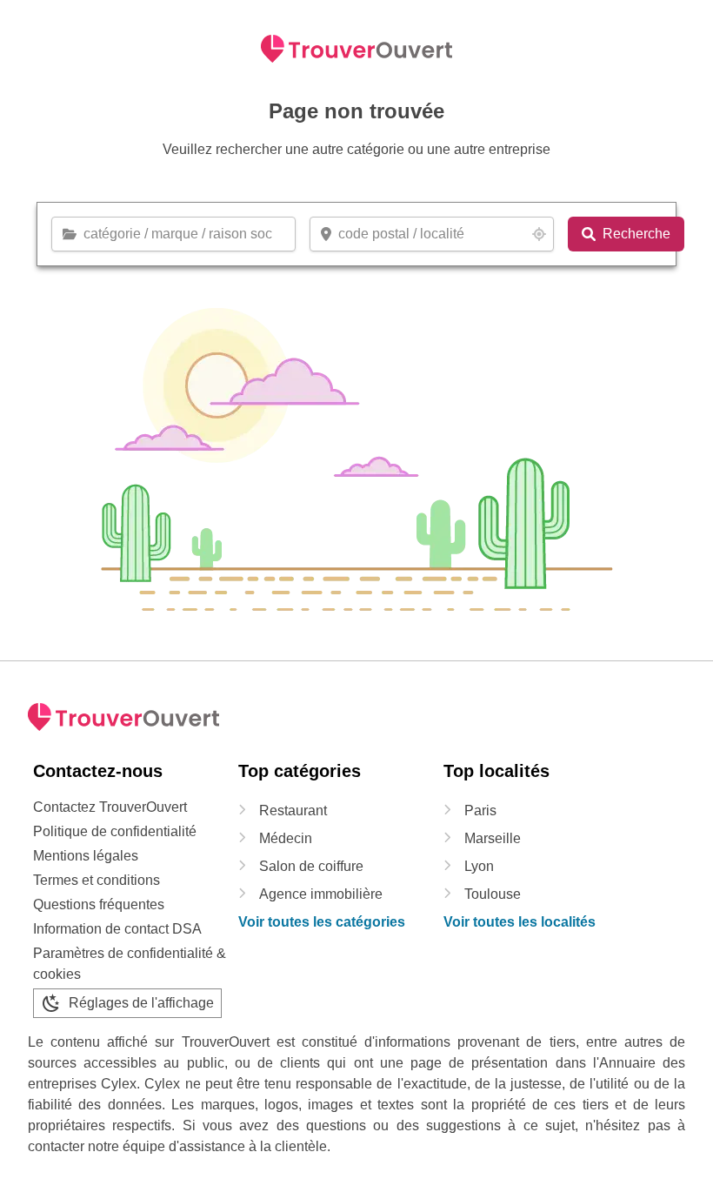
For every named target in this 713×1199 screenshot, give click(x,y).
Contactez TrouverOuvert (110, 807)
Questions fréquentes (98, 904)
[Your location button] (539, 234)
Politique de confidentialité (115, 831)
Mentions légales (85, 855)
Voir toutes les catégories (321, 921)
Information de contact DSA (117, 928)
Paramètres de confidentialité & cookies (129, 963)
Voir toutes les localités (519, 921)
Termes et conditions (96, 880)
